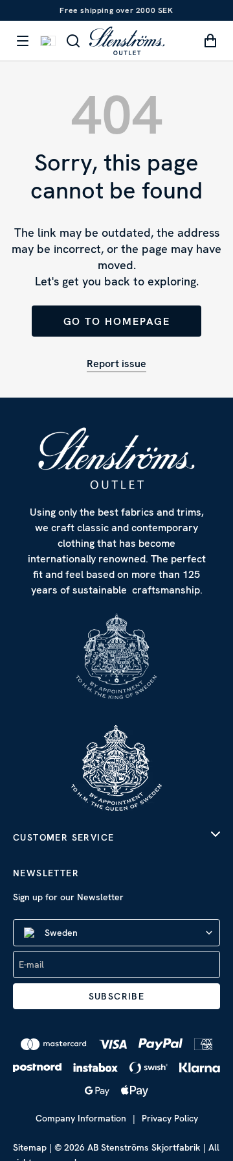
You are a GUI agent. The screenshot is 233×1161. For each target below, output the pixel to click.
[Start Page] (127, 40)
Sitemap (30, 1147)
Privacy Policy (170, 1118)
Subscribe (117, 996)
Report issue (116, 363)
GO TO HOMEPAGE (116, 321)
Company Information (81, 1118)
